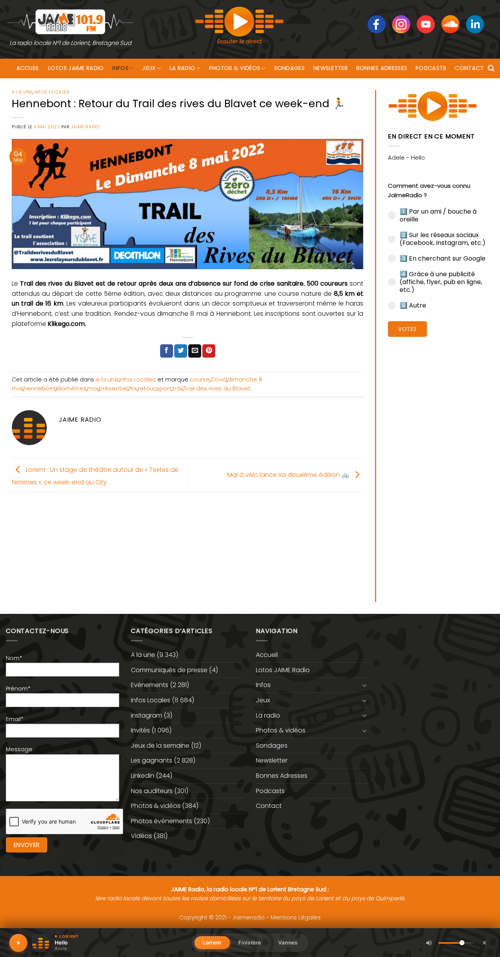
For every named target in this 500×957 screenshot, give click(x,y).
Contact (469, 68)
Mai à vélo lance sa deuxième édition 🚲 (289, 474)
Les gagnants (151, 760)
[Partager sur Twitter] (180, 351)
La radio (182, 68)
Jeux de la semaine (160, 745)
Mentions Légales (296, 917)
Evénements (149, 684)
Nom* (14, 658)
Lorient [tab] (212, 942)
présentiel (113, 388)
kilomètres (71, 388)
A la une (22, 92)
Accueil (27, 68)
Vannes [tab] (287, 942)
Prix (133, 388)
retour (146, 388)
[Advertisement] (438, 463)
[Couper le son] (429, 943)
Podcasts (431, 68)
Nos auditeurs (152, 790)
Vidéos (141, 835)
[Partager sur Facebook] (166, 351)
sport (163, 388)
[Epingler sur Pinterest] (208, 351)
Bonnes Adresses (381, 68)
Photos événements (161, 821)
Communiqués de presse (169, 670)
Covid (219, 379)
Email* (14, 719)
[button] (491, 68)
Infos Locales (52, 92)
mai (92, 388)
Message (19, 749)
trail (177, 388)
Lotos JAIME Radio (76, 68)
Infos (120, 68)
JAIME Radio (85, 127)
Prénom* (18, 689)
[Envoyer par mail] (194, 351)
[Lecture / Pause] (18, 943)
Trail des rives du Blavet (217, 388)
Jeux (148, 68)
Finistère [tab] (249, 942)
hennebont (39, 388)
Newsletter (330, 68)
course (200, 379)
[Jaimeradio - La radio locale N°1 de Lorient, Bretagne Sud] (70, 21)
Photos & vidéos (234, 68)
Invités (140, 730)
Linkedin (142, 775)
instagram (146, 715)
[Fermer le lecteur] (484, 942)
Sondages (289, 68)
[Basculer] (364, 685)
